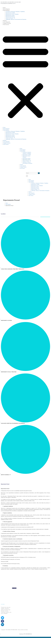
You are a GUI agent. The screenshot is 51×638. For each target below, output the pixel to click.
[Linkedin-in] (2, 624)
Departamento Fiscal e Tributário (12, 14)
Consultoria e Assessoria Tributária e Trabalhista (15, 11)
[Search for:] (32, 173)
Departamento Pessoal (10, 16)
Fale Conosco (6, 24)
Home (4, 7)
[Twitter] (2, 617)
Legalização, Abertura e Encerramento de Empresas (16, 19)
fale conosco (14, 588)
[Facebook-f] (2, 621)
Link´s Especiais (6, 21)
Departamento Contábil (10, 12)
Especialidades (6, 10)
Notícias (5, 20)
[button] (25, 76)
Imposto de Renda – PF (10, 18)
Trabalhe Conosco (7, 23)
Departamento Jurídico (10, 15)
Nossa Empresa (6, 8)
